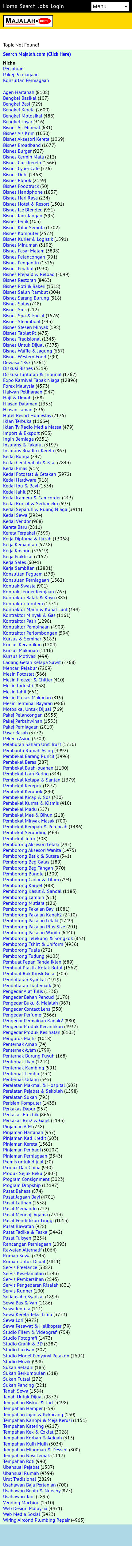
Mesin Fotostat (18, 674)
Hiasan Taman (18, 409)
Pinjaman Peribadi (22, 1150)
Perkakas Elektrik (21, 1114)
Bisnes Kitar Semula (24, 227)
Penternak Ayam (19, 1050)
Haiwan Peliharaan (22, 392)
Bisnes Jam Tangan (22, 215)
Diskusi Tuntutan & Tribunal (32, 374)
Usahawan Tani (19, 1496)
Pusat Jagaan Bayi (21, 1197)
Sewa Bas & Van (20, 1303)
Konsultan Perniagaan (26, 80)
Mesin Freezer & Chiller (27, 680)
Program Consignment (26, 1179)
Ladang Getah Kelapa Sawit (32, 662)
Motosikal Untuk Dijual (27, 709)
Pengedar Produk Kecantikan (33, 1026)
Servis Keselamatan (23, 1273)
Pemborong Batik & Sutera (31, 856)
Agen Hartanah (18, 92)
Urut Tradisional (19, 1479)
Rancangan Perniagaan (27, 1244)
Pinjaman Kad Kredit (24, 1138)
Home (10, 6)
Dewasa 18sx (17, 362)
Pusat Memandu (20, 1208)
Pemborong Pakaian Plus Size (34, 926)
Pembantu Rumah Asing (28, 750)
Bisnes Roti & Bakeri (24, 286)
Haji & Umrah (17, 397)
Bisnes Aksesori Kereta (26, 139)
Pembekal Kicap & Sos (27, 797)
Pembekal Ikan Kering (26, 773)
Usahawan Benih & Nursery (31, 1490)
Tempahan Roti (18, 1461)
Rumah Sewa (17, 1255)
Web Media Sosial (21, 1514)
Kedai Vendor (17, 521)
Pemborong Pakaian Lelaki (30, 920)
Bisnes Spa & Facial (24, 315)
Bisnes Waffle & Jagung (27, 351)
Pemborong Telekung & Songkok (38, 938)
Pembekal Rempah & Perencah (35, 826)
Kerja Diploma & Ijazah (27, 538)
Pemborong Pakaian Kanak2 (32, 915)
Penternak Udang (21, 1079)
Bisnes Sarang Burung (26, 298)
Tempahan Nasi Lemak (26, 1455)
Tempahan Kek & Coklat (28, 1432)
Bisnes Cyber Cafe (21, 168)
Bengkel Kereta (19, 109)
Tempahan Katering (23, 1426)
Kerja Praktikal (18, 556)
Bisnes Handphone (23, 192)
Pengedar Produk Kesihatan (31, 1032)
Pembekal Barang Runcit (28, 756)
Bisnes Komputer (20, 233)
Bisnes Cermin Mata (23, 157)
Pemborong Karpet (22, 885)
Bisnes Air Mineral (21, 127)
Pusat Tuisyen (17, 1238)
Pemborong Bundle (23, 874)
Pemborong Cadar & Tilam (31, 879)
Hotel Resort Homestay (27, 415)
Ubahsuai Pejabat (21, 1467)
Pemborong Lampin (23, 897)
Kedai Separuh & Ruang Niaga (35, 509)
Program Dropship (22, 1185)
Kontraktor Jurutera (23, 603)
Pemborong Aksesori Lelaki (31, 844)
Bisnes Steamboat (22, 321)
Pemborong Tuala (21, 950)
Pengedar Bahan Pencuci (28, 997)
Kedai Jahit (14, 492)
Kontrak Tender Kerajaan (28, 591)
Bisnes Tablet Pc (20, 333)
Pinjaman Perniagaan (25, 1156)
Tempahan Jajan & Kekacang (33, 1414)
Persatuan (13, 68)
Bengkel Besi (16, 104)
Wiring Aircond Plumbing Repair (36, 1520)
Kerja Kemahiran (20, 544)
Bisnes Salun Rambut (25, 292)
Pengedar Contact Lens (26, 1009)
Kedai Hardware (19, 480)
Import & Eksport (21, 433)
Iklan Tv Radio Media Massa (32, 427)
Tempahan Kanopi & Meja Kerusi (37, 1420)
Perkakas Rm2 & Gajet (26, 1120)
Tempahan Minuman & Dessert (35, 1449)
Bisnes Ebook (17, 180)
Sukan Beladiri (18, 1367)
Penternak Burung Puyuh (29, 1056)
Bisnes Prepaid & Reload (29, 274)
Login (57, 6)
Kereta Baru (15, 527)
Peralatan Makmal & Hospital (34, 1085)
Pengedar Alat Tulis (23, 991)
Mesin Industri (18, 685)
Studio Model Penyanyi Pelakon (36, 1355)
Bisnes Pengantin (21, 262)
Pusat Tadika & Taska (25, 1232)
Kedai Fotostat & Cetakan (29, 474)
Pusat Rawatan (18, 1226)
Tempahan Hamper (23, 1408)
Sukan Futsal (16, 1379)
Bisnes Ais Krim (19, 133)
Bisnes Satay (16, 303)
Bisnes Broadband (22, 145)
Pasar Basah (15, 732)
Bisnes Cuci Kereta (22, 162)
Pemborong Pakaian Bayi (29, 909)
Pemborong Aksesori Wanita (32, 850)
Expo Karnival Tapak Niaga (31, 380)
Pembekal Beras (19, 762)
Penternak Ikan (18, 1061)
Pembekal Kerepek (22, 785)
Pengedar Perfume (22, 1015)
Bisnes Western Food (24, 356)
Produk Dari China (22, 1167)
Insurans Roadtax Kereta (28, 450)
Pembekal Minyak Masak (29, 821)
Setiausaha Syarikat (23, 1296)
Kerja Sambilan (19, 568)
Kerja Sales (14, 562)
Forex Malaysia (18, 386)
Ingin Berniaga (18, 439)
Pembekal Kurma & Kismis (31, 803)
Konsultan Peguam (23, 574)
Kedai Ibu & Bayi (20, 486)
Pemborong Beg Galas (26, 862)
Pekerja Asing (17, 738)
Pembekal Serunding (25, 832)
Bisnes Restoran (19, 280)
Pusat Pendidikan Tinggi (28, 1220)
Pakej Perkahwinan (22, 721)
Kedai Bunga (16, 456)
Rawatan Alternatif (22, 1250)
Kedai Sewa (15, 515)
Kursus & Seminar (22, 639)
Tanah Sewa (15, 1391)
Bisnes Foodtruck (21, 186)
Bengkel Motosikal (22, 116)
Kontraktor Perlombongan (30, 633)
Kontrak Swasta (19, 586)
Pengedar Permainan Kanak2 (33, 1020)
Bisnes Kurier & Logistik (28, 239)
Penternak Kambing (23, 1068)
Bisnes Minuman (20, 245)
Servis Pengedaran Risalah (31, 1285)
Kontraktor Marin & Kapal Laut (35, 609)
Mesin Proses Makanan (27, 697)
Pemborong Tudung (24, 956)
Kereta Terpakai (19, 533)
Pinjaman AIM (17, 1126)
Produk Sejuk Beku (22, 1173)
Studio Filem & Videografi (30, 1332)
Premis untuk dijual (23, 1161)
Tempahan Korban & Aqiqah (32, 1437)
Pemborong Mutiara (24, 903)
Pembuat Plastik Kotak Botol (33, 967)
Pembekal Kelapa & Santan (31, 780)
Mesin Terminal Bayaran (28, 703)
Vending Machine (21, 1502)
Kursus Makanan (20, 650)
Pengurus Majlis (20, 1038)
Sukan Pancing (18, 1385)
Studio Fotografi (20, 1338)
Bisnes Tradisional (22, 339)
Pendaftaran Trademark (27, 985)
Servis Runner (17, 1291)
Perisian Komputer (22, 1103)
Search (28, 6)
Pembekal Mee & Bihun (27, 815)
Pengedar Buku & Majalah (30, 1003)
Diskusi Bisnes (18, 368)
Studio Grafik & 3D (23, 1344)
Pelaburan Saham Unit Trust (32, 744)
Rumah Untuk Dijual (24, 1261)
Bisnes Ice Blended (23, 210)
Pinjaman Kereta (20, 1144)
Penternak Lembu (21, 1073)
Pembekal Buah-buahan (28, 768)
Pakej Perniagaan (21, 74)
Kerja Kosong (17, 550)
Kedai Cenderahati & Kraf (29, 462)
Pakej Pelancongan (23, 715)
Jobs (43, 6)
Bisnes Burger (17, 151)
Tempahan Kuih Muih (25, 1444)
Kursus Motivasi (20, 656)
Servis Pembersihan (23, 1279)
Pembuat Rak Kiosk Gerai (29, 973)
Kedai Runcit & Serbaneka (30, 503)
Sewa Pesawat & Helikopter (32, 1326)
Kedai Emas (15, 468)
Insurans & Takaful (23, 445)
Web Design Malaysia (25, 1508)
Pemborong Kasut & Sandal (32, 891)
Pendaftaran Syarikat (24, 979)
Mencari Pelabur (20, 668)
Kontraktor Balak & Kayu (29, 597)
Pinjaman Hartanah (23, 1132)
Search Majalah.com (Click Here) (37, 54)
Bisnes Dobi (15, 174)
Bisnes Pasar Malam (24, 251)
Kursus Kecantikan (22, 644)
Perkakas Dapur (19, 1109)
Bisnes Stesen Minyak (25, 327)
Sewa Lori (13, 1320)
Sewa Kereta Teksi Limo (27, 1314)
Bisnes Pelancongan (24, 257)
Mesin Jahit (14, 691)
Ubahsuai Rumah (21, 1473)
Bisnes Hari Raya (20, 198)
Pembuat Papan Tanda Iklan (32, 962)
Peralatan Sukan (20, 1097)
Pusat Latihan (17, 1202)
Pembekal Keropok (22, 791)
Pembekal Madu (20, 809)
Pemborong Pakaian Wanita (31, 932)
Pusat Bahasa (17, 1191)
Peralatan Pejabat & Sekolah (33, 1091)
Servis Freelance (20, 1267)
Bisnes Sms (15, 309)
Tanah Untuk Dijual (23, 1396)
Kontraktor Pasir (19, 621)
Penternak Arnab (20, 1044)
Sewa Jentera (16, 1308)
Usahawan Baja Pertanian (29, 1485)
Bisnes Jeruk (16, 221)
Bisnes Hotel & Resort (26, 204)
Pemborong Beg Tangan (28, 868)
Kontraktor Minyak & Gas (29, 615)
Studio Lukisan (18, 1349)
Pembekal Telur (19, 838)
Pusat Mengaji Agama (25, 1214)
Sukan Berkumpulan (24, 1373)
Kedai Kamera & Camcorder (32, 497)
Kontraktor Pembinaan (26, 627)
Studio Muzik (17, 1361)
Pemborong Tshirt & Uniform (33, 944)
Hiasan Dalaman (20, 404)
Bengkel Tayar (17, 121)
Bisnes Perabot (18, 268)
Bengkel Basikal (20, 98)
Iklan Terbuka (17, 421)
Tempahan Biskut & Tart (28, 1402)
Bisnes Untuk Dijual (23, 345)
